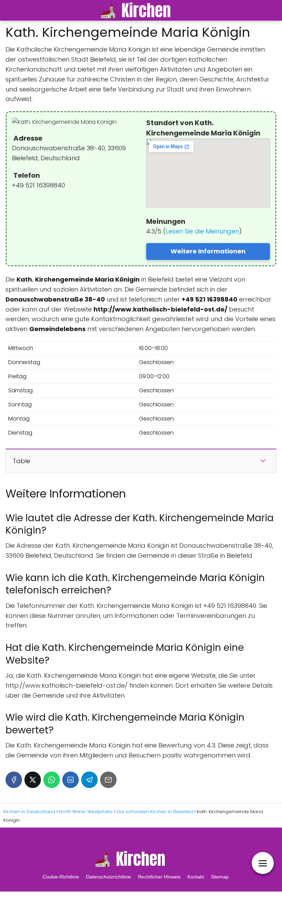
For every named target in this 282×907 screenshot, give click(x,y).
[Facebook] (14, 780)
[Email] (108, 780)
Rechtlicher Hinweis (159, 876)
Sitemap (220, 876)
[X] (32, 780)
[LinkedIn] (70, 780)
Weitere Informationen (208, 251)
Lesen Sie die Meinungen (202, 231)
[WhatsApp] (51, 780)
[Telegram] (89, 780)
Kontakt (195, 876)
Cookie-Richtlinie (61, 876)
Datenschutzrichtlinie (108, 876)
